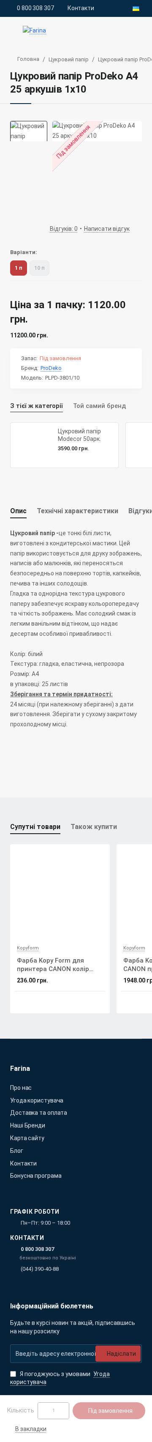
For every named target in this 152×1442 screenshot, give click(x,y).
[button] (26, 1429)
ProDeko (51, 368)
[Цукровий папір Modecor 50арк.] (33, 445)
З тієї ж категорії (36, 406)
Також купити (94, 827)
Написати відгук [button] (107, 228)
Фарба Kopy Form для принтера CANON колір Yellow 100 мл (53, 965)
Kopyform (28, 948)
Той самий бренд (99, 406)
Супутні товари (35, 827)
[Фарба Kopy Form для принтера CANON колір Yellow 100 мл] (60, 894)
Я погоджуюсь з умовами (60, 1378)
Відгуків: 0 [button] (64, 228)
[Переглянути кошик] (136, 30)
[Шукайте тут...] (117, 30)
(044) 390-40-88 (40, 1269)
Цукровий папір (69, 59)
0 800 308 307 (37, 1249)
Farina (20, 1068)
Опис (18, 511)
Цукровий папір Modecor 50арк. (79, 435)
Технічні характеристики (77, 511)
